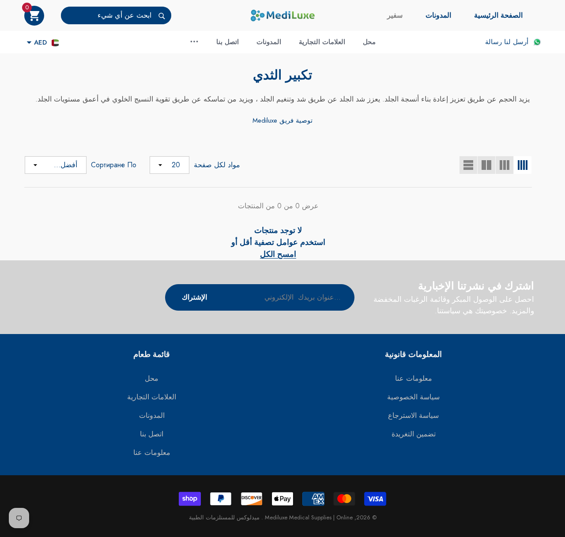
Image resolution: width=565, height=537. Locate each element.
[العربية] (55, 42)
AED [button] (40, 42)
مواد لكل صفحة (217, 165)
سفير (395, 15)
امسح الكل (278, 254)
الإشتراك (194, 297)
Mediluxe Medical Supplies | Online (308, 517)
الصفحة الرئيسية (498, 15)
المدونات (438, 15)
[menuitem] (498, 15)
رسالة (493, 42)
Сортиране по (113, 165)
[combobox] (106, 15)
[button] (34, 16)
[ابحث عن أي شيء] (116, 15)
